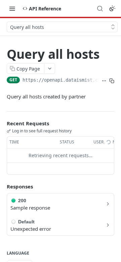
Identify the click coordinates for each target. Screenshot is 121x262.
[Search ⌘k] (99, 8)
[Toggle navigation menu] (12, 8)
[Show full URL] (104, 81)
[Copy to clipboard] (111, 81)
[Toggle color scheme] (112, 8)
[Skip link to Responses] (2, 186)
